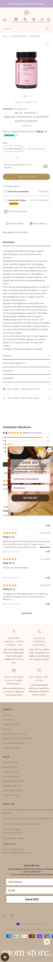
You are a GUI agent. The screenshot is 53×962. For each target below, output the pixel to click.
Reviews (7, 729)
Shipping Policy (10, 772)
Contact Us (8, 719)
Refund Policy (10, 767)
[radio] (6, 191)
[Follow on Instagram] (11, 915)
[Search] (47, 28)
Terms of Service (11, 795)
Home (6, 36)
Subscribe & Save (17, 201)
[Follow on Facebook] (4, 915)
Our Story (8, 715)
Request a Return (11, 786)
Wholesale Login (11, 748)
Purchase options (11, 186)
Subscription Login (12, 790)
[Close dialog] (49, 449)
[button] (26, 242)
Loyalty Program (11, 724)
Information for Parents (14, 733)
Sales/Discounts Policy (14, 781)
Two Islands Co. (27, 102)
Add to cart (26, 177)
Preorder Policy (10, 762)
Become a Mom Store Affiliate (18, 738)
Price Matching (10, 776)
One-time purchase (18, 191)
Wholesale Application (14, 743)
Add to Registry (40, 223)
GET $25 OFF (30, 498)
